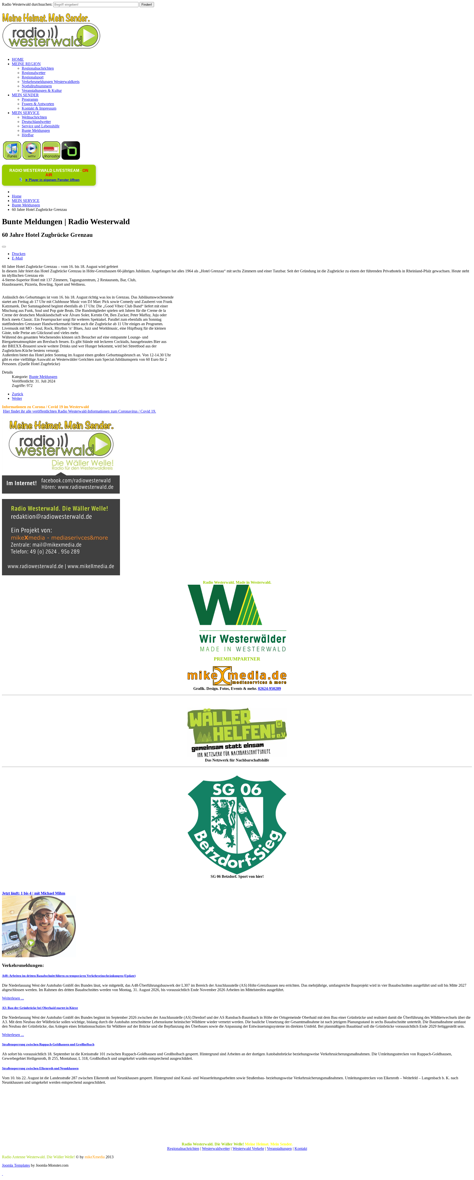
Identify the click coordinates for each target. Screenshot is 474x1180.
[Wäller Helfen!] (237, 732)
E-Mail (17, 258)
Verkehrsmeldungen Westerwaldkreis (50, 82)
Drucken (18, 254)
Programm (30, 99)
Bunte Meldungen (36, 130)
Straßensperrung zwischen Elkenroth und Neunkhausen (40, 1068)
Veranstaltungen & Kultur (42, 90)
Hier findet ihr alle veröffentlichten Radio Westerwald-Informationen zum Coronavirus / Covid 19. (79, 411)
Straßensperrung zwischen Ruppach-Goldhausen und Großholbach (48, 1044)
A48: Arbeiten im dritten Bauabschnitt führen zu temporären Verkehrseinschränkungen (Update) (69, 976)
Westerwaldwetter (216, 1148)
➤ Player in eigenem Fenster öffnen (52, 180)
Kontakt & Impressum (39, 108)
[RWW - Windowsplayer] (31, 158)
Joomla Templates (16, 1165)
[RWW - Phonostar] (51, 158)
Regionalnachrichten (38, 68)
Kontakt (301, 1148)
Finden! (146, 4)
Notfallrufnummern (37, 86)
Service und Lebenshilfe (40, 126)
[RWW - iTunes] (12, 158)
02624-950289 (269, 688)
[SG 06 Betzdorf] (237, 825)
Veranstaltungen (279, 1148)
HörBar (28, 135)
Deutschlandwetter (36, 122)
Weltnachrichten (34, 117)
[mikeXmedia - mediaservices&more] (237, 684)
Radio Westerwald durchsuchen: (27, 4)
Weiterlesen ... (13, 998)
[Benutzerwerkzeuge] (4, 246)
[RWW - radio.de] (70, 158)
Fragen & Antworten (38, 104)
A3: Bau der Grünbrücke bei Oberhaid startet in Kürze (40, 1008)
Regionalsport (32, 77)
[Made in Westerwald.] (237, 650)
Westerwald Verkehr (248, 1148)
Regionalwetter (33, 73)
